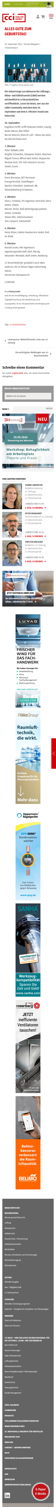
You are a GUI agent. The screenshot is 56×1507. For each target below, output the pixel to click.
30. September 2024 (13, 44)
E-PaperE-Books (40, 1491)
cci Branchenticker (17, 324)
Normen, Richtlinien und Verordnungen (21, 1255)
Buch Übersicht (11, 1345)
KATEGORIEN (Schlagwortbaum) (19, 1458)
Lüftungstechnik (11, 1361)
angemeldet (17, 373)
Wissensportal (12, 1213)
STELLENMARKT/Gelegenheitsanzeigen (22, 1421)
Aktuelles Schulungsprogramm (17, 1304)
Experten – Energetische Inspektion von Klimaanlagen (27, 1309)
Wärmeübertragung (13, 1260)
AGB (6, 1474)
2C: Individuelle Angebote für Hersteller (24, 1431)
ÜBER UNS (9, 1442)
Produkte (9, 1416)
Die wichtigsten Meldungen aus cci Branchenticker (31, 354)
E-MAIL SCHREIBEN (34, 507)
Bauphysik (9, 1377)
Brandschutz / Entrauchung (16, 1239)
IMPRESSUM (10, 1479)
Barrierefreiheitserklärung (18, 1485)
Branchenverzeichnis (15, 1426)
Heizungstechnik (11, 1387)
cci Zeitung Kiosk (12, 1292)
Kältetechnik (10, 1233)
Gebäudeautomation (13, 1244)
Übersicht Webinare (13, 1320)
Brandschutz (10, 1382)
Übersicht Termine (12, 1326)
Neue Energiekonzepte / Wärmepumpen (21, 1371)
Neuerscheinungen (12, 1350)
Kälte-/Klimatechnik (13, 1356)
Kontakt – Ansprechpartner (17, 1447)
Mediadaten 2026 (12, 1437)
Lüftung (8, 1223)
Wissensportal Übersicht (15, 1217)
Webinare (9, 1316)
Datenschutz (10, 1469)
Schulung (9, 1299)
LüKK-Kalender (12, 1405)
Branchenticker (12, 1208)
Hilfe (7, 1453)
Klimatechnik (10, 1228)
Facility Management (13, 1393)
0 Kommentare (11, 47)
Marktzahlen (10, 1249)
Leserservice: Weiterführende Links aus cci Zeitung (28, 341)
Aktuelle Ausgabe (12, 1282)
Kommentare (10, 1410)
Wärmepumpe (10, 1265)
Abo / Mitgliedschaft (13, 1287)
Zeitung (8, 1277)
